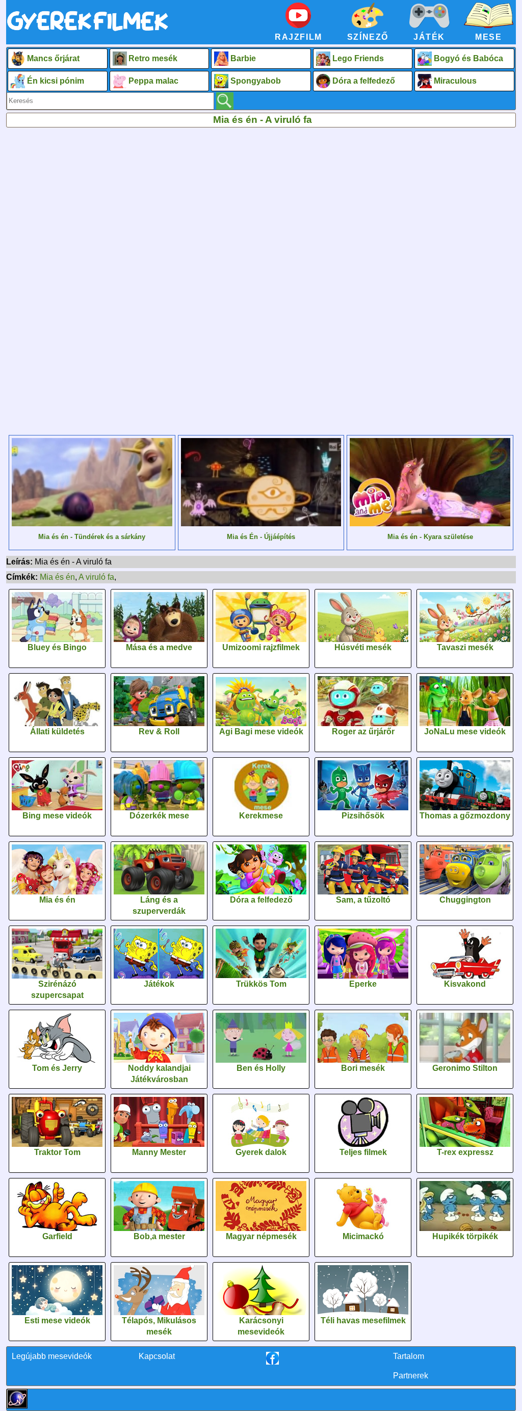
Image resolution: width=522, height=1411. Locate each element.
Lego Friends (358, 58)
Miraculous (455, 80)
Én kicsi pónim (55, 80)
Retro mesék (152, 58)
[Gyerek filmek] (87, 31)
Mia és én (57, 577)
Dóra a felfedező (363, 80)
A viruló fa (96, 577)
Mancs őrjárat (53, 58)
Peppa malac (153, 80)
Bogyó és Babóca (468, 58)
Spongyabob (255, 80)
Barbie (243, 58)
